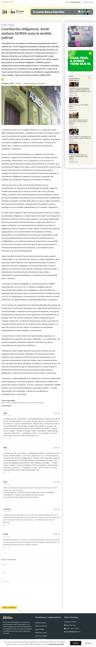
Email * (3, 573)
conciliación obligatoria (18, 402)
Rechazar (88, 643)
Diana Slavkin (39, 629)
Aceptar (75, 643)
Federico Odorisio (41, 626)
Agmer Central (5, 402)
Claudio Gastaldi (40, 623)
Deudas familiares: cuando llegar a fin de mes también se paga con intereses (80, 137)
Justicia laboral (30, 402)
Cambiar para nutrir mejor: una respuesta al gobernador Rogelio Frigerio (78, 156)
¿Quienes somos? (70, 622)
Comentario (5, 581)
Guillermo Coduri (41, 632)
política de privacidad (56, 644)
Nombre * (4, 565)
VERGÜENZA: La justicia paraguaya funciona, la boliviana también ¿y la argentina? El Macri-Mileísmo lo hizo (80, 90)
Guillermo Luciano (41, 636)
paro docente (40, 402)
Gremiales (11, 25)
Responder (56, 413)
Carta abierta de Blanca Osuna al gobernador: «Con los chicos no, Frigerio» (78, 121)
